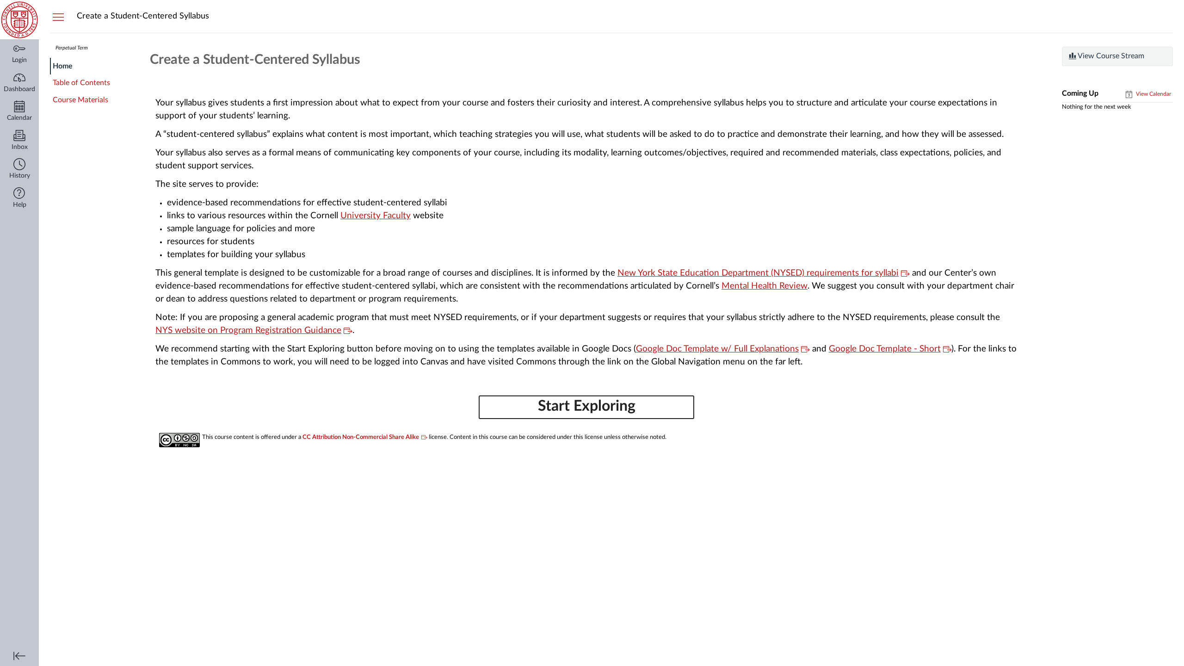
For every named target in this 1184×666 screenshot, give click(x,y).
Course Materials (80, 100)
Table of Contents (81, 82)
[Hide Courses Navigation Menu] (58, 17)
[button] (19, 169)
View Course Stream (1110, 56)
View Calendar (1153, 94)
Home (63, 66)
